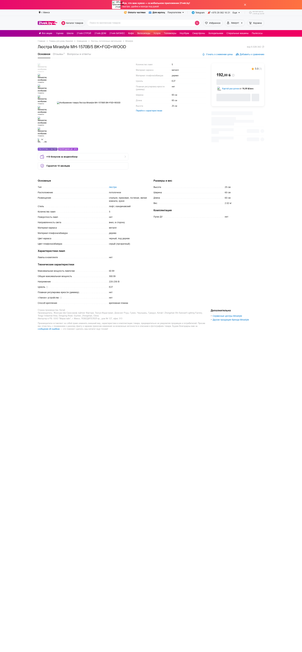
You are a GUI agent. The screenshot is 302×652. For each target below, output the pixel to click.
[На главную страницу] (47, 23)
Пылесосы (257, 33)
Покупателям (174, 12)
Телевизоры (170, 33)
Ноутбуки (184, 33)
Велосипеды (143, 33)
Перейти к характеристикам (149, 110)
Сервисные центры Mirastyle (227, 316)
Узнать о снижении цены (219, 54)
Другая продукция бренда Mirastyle (231, 319)
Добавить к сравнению (252, 54)
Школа (70, 33)
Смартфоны (198, 33)
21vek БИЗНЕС (117, 33)
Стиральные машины (237, 33)
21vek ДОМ (100, 33)
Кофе (131, 33)
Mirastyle (129, 41)
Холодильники (215, 33)
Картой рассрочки (230, 88)
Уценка (59, 33)
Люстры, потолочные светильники (106, 41)
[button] (42, 67)
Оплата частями (137, 12)
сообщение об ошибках (49, 329)
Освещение (82, 41)
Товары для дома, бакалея (61, 41)
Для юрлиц (159, 12)
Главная (41, 41)
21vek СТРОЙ (84, 33)
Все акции (47, 33)
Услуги (157, 33)
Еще (235, 12)
